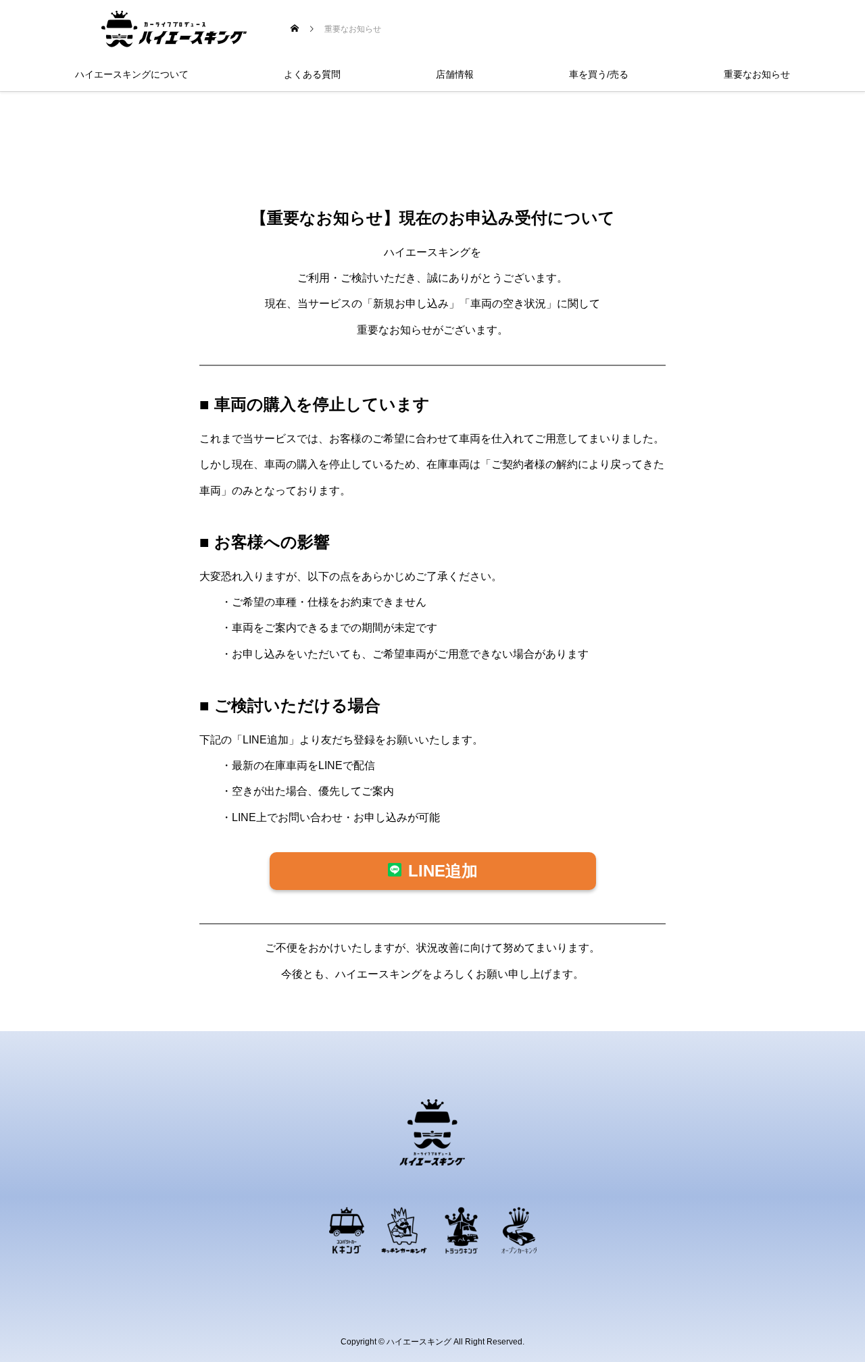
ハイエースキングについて (132, 74)
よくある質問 (312, 74)
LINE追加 (443, 871)
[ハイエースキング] (174, 28)
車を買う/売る (598, 74)
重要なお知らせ (757, 74)
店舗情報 (455, 74)
